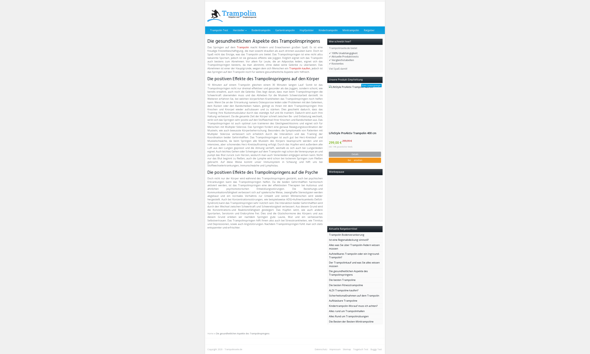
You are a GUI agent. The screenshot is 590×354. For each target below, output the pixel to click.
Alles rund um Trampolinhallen (347, 311)
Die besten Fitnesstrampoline (346, 285)
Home (210, 333)
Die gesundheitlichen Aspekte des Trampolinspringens (348, 272)
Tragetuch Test (360, 349)
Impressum (335, 349)
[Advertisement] (355, 198)
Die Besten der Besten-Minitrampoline (351, 321)
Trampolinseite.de (233, 349)
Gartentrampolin (285, 30)
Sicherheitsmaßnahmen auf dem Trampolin (354, 295)
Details (355, 154)
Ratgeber (369, 30)
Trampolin (243, 47)
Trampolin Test (219, 30)
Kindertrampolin (328, 30)
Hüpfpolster (307, 30)
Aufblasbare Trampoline (343, 300)
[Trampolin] (235, 14)
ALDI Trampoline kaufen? (343, 290)
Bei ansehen (355, 160)
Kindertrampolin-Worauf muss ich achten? (353, 306)
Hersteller (239, 30)
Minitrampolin (350, 30)
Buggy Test (376, 349)
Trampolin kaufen (299, 68)
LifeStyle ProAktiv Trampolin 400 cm (352, 133)
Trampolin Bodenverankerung (346, 234)
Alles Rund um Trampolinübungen (349, 316)
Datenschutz (321, 349)
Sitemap (347, 349)
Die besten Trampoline (342, 280)
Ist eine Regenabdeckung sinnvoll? (349, 240)
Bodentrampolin (261, 30)
